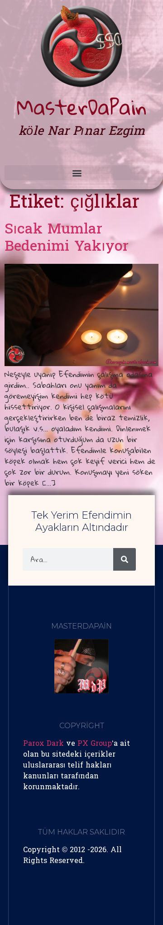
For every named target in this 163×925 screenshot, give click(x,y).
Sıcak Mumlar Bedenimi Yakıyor (67, 238)
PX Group (94, 744)
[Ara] (124, 559)
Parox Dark (43, 744)
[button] (77, 172)
